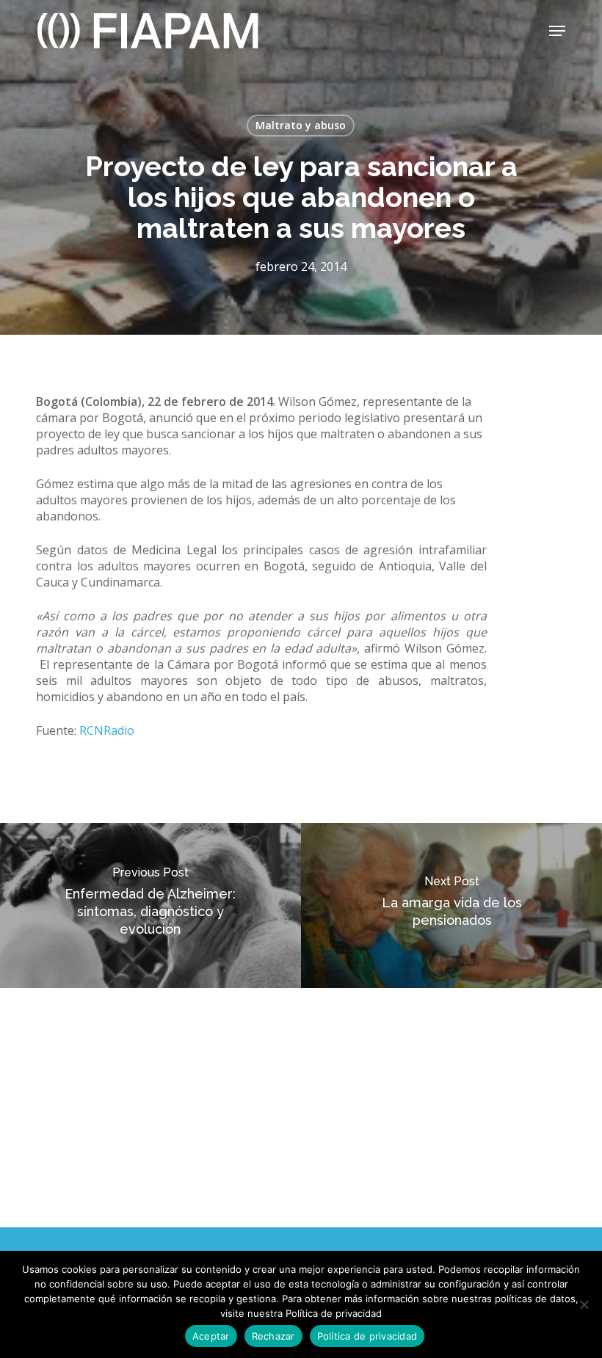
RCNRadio (106, 730)
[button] (557, 30)
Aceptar (211, 1336)
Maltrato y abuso (300, 125)
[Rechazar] (583, 1304)
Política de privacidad (367, 1336)
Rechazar (273, 1336)
